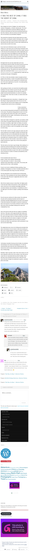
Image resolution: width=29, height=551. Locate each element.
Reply (25, 319)
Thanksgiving (21, 477)
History (3, 473)
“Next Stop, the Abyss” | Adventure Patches (14, 374)
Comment (24, 402)
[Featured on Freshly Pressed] (6, 453)
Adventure (15, 20)
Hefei (20, 471)
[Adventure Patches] (14, 8)
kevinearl (9, 20)
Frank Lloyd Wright (10, 471)
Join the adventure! (6, 513)
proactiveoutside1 (8, 319)
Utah (7, 479)
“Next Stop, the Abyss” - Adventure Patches (14, 382)
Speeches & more (5, 430)
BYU (10, 469)
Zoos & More (4, 440)
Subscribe (3, 503)
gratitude (16, 471)
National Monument (6, 414)
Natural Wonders (10, 22)
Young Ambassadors (12, 479)
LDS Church (23, 473)
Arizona (21, 467)
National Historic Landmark (7, 424)
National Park (24, 475)
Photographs (9, 304)
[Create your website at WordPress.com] (14, 1)
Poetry (3, 427)
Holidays (8, 473)
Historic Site (4, 419)
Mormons (7, 475)
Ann (5, 360)
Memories (2, 475)
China (18, 20)
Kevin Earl (20, 302)
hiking (22, 471)
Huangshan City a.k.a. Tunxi (22, 308)
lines (23, 302)
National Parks (3, 22)
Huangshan (15, 302)
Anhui (8, 302)
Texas (16, 477)
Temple (13, 477)
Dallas (17, 469)
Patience (4, 304)
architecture (17, 467)
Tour (26, 477)
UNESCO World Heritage (7, 422)
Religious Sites (5, 437)
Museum (12, 475)
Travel (20, 22)
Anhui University (12, 467)
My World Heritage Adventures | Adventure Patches (16, 378)
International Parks (23, 20)
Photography (16, 22)
